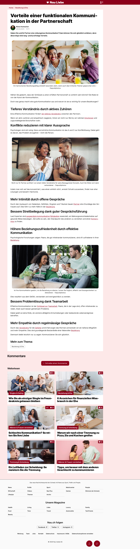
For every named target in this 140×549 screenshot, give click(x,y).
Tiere (29, 511)
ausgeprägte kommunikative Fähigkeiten (42, 216)
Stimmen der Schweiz (92, 491)
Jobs (34, 533)
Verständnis (24, 328)
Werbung (20, 533)
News (10, 487)
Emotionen (89, 118)
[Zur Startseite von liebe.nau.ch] (55, 2)
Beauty (10, 514)
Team (28, 533)
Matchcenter (70, 487)
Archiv (49, 494)
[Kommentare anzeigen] (97, 544)
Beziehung (50, 207)
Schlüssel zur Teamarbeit (47, 306)
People (87, 487)
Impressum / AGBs (63, 533)
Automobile (70, 511)
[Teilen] (89, 544)
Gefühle (38, 328)
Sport (48, 487)
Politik (29, 487)
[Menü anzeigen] (101, 2)
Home (11, 8)
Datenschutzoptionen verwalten (82, 533)
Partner (77, 204)
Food (9, 511)
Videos (29, 491)
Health (10, 507)
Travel (49, 511)
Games (68, 491)
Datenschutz (50, 533)
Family (87, 507)
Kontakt (40, 533)
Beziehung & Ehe (21, 8)
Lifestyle (11, 494)
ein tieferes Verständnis (51, 114)
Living (29, 507)
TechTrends (89, 511)
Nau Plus (49, 491)
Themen (30, 494)
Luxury (68, 507)
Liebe (48, 507)
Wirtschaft (11, 491)
